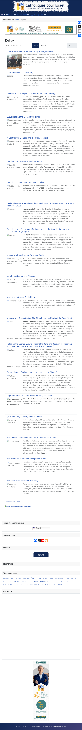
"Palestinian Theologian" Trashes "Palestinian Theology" (31, 93)
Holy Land (5, 582)
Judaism (53, 582)
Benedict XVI (14, 578)
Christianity (45, 578)
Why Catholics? (52, 584)
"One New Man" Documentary (20, 72)
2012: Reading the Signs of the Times (23, 117)
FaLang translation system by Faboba (12, 501)
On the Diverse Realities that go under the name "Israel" (32, 372)
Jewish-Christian (39, 582)
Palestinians (13, 584)
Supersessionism (32, 584)
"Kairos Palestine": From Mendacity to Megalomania (30, 51)
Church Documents (58, 578)
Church (51, 578)
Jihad (48, 581)
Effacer (43, 45)
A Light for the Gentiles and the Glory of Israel (27, 138)
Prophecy (24, 584)
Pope (19, 584)
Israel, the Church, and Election (21, 276)
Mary (58, 581)
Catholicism (36, 578)
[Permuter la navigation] (79, 14)
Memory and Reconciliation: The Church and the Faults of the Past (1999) (39, 318)
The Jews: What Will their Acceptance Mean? (27, 459)
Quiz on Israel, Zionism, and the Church (24, 417)
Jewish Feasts (28, 581)
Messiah (63, 582)
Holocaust (73, 578)
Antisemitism (6, 578)
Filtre (36, 45)
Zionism (59, 584)
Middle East (6, 584)
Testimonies (41, 584)
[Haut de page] (78, 726)
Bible (19, 578)
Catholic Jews (26, 578)
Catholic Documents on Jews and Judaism (25, 182)
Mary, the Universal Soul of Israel (21, 297)
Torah (46, 584)
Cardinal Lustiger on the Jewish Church (24, 161)
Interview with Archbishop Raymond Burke (25, 255)
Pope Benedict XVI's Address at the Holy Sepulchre (29, 396)
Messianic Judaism (71, 581)
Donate (41, 555)
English (38, 528)
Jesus (22, 582)
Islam (11, 581)
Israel (16, 581)
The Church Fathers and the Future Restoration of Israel (32, 438)
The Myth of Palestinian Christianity (22, 481)
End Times (67, 578)
